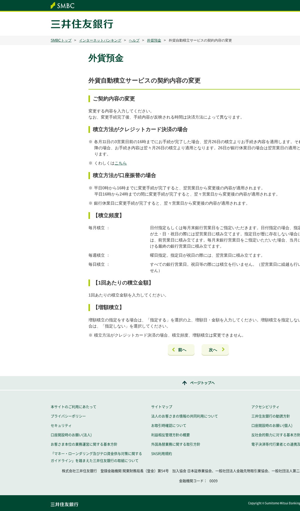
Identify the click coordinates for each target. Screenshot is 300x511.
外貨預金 (154, 40)
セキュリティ (61, 425)
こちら (121, 163)
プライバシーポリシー (68, 416)
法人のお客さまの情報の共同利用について (184, 416)
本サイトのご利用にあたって (73, 406)
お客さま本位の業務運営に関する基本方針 (84, 444)
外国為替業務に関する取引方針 (175, 444)
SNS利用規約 (161, 453)
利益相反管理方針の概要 (170, 435)
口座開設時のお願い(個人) (271, 425)
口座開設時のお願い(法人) (71, 435)
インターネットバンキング (100, 40)
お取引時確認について (168, 425)
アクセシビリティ (265, 406)
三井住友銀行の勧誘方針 (270, 416)
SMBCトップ (61, 40)
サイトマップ (161, 406)
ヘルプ (134, 40)
